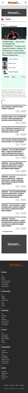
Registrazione (4, 373)
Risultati (23, 111)
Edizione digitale (5, 338)
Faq (2, 354)
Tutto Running (4, 300)
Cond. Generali (5, 363)
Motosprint (4, 319)
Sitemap (3, 342)
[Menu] (2, 3)
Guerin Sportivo (5, 321)
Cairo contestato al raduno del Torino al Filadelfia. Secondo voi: (12, 108)
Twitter (17, 385)
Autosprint (4, 315)
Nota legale (4, 356)
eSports (3, 305)
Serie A (3, 277)
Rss (2, 333)
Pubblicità (3, 371)
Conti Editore (4, 324)
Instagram (12, 385)
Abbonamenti (4, 335)
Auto (2, 314)
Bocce (3, 303)
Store (2, 340)
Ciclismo (3, 298)
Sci (2, 294)
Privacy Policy (5, 361)
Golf (2, 302)
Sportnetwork (4, 323)
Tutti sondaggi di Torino (7, 231)
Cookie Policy (4, 357)
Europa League (5, 282)
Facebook (6, 385)
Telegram (22, 385)
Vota (17, 111)
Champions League (6, 281)
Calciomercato (5, 286)
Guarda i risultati (13, 77)
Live (2, 275)
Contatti (3, 350)
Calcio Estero (4, 284)
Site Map (3, 375)
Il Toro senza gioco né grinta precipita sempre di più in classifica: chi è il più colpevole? (14, 141)
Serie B (3, 279)
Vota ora (6, 77)
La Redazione (4, 352)
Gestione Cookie (5, 359)
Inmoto (3, 317)
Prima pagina (4, 336)
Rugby (3, 296)
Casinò (3, 378)
